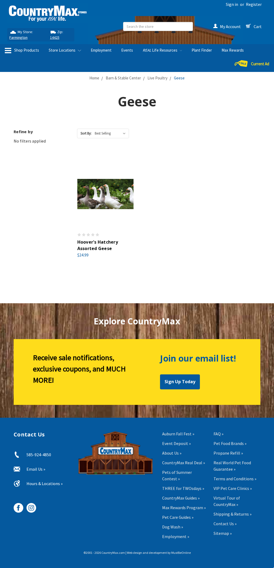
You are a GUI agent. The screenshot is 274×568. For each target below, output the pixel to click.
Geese (179, 77)
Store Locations (62, 50)
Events (127, 50)
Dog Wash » (172, 526)
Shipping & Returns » (233, 514)
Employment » (175, 536)
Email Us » (35, 469)
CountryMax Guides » (181, 498)
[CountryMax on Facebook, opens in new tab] (16, 506)
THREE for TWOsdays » (183, 488)
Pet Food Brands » (230, 443)
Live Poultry (157, 77)
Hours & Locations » (44, 483)
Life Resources (160, 50)
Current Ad (260, 63)
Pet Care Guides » (177, 517)
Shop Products (26, 50)
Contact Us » (225, 523)
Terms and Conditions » (235, 478)
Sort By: (86, 133)
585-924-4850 (38, 454)
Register (254, 4)
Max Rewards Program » (184, 507)
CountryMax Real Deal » (183, 462)
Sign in (232, 4)
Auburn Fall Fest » (178, 433)
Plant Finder (202, 50)
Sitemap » (223, 533)
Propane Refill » (228, 453)
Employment (101, 50)
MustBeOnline (181, 553)
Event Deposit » (176, 443)
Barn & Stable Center (123, 77)
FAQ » (218, 433)
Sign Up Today (180, 382)
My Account (230, 26)
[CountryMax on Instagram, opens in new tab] (29, 506)
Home (94, 77)
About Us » (171, 453)
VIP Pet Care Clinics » (233, 488)
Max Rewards (233, 50)
